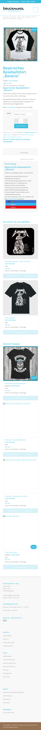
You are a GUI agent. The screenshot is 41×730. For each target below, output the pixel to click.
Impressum (6, 703)
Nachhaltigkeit (7, 636)
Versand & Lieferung (9, 666)
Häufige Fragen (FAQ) (9, 663)
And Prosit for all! (24, 134)
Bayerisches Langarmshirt (10, 137)
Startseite (13, 17)
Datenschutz (6, 699)
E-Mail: (11, 595)
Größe (9, 113)
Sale (23, 17)
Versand (9, 83)
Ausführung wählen (21, 332)
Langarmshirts (7, 134)
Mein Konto (6, 677)
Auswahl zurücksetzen (31, 132)
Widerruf (5, 670)
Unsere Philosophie (9, 642)
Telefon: (11, 598)
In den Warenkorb (21, 126)
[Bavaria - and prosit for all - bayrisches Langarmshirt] (20, 44)
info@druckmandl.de (13, 1)
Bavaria (32, 134)
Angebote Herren (30, 17)
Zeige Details (29, 276)
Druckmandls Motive (9, 660)
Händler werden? (8, 646)
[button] (11, 202)
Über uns (6, 639)
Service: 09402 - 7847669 (28, 1)
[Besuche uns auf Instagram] (6, 621)
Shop (18, 17)
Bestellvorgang (7, 696)
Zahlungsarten (7, 673)
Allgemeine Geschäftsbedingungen (13, 692)
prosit (19, 137)
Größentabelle (11, 107)
